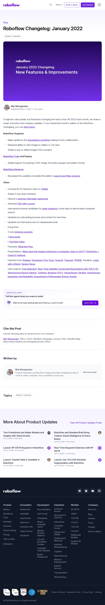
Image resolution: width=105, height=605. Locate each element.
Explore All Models (76, 542)
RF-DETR (75, 509)
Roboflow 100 (26, 527)
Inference (24, 522)
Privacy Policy (87, 592)
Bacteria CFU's (55, 272)
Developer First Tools (43, 260)
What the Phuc (25, 246)
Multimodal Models (76, 536)
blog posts (14, 236)
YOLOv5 (74, 531)
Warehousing (60, 577)
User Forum (42, 514)
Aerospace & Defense (60, 516)
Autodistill (24, 514)
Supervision (25, 518)
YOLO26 (75, 518)
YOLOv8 (75, 527)
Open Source (26, 531)
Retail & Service (57, 567)
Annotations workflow (38, 140)
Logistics (58, 551)
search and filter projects (67, 176)
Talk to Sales (9, 539)
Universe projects (23, 232)
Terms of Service (58, 592)
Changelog (42, 518)
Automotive (59, 522)
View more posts (90, 372)
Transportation (60, 572)
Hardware (24, 535)
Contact (91, 527)
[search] (51, 4)
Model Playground (42, 555)
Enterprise (7, 544)
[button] (99, 4)
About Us (92, 509)
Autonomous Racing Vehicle (22, 272)
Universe (7, 526)
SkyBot (82, 272)
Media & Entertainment (60, 560)
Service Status (94, 531)
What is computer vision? (41, 524)
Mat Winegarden (19, 106)
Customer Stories (58, 510)
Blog (5, 22)
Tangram (68, 260)
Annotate (7, 521)
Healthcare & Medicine (60, 539)
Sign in (59, 4)
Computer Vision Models (43, 549)
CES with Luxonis (26, 203)
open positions (49, 208)
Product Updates (23, 395)
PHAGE (78, 260)
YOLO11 (74, 522)
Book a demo (72, 5)
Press (90, 523)
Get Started (88, 5)
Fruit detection (29, 269)
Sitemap (98, 592)
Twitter (44, 189)
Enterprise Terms (74, 592)
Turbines (42, 272)
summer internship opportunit (33, 198)
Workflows (8, 514)
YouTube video (17, 241)
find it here (29, 127)
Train (5, 517)
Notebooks (25, 509)
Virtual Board (71, 272)
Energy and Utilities (59, 533)
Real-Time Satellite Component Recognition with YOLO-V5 (68, 269)
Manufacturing (60, 556)
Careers (91, 518)
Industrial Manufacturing (60, 545)
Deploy (6, 509)
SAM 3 (74, 514)
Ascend (59, 260)
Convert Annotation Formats (42, 541)
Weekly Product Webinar (41, 533)
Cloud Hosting (9, 530)
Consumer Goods (58, 527)
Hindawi (26, 260)
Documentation (44, 509)
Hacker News (28, 264)
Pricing (6, 534)
